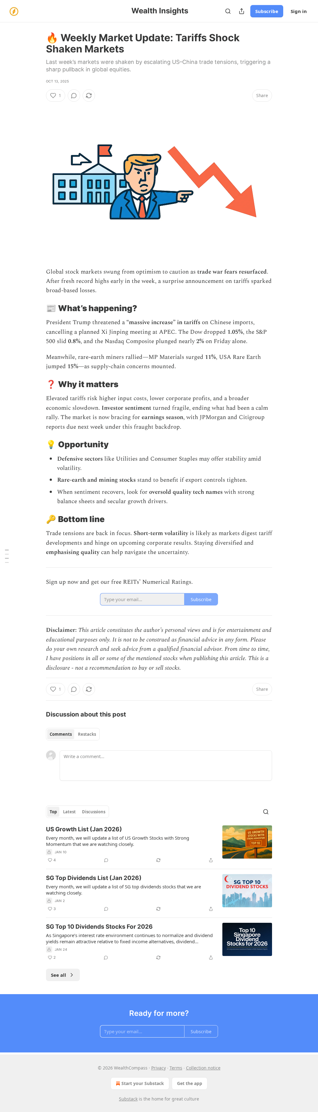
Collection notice (203, 1068)
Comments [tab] (61, 734)
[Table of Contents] (6, 556)
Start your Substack (142, 1083)
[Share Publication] (241, 11)
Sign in (299, 11)
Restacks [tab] (87, 734)
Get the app (189, 1083)
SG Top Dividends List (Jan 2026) (94, 878)
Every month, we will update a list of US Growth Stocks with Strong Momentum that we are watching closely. (117, 841)
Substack (128, 1099)
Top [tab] (53, 812)
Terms (176, 1068)
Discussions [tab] (93, 812)
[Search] (228, 11)
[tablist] (73, 734)
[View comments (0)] (74, 95)
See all (58, 975)
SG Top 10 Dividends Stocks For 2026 (99, 926)
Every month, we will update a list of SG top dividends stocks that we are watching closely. (123, 889)
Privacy (158, 1068)
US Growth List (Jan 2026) (84, 829)
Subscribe (266, 11)
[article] (159, 844)
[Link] (37, 308)
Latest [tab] (69, 812)
